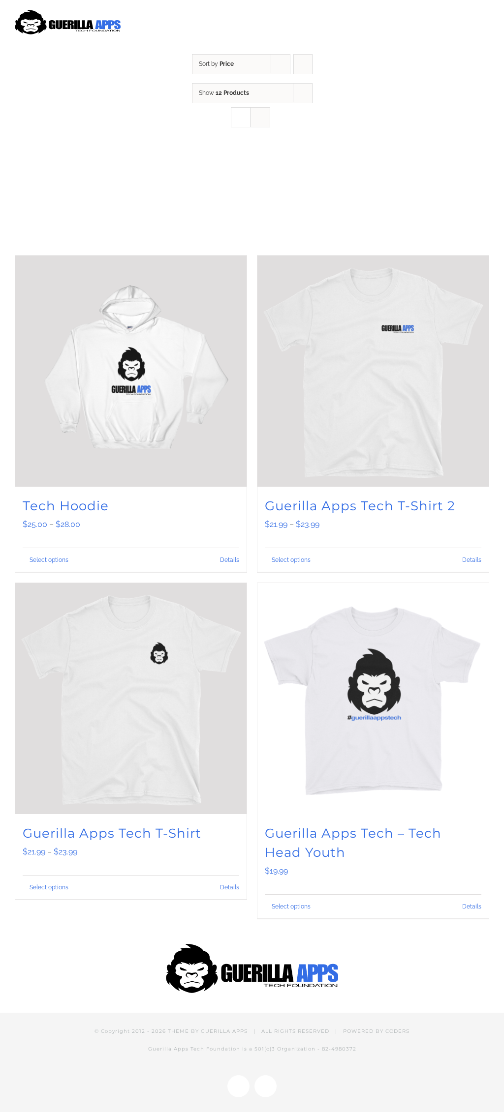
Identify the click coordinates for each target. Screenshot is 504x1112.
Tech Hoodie (66, 506)
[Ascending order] (303, 64)
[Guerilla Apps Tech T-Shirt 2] (373, 371)
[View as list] (260, 117)
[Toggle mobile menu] (485, 18)
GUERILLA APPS (224, 1031)
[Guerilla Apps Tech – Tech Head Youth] (373, 698)
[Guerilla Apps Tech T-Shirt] (131, 698)
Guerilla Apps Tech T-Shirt (112, 833)
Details (229, 559)
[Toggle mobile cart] (468, 18)
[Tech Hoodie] (131, 371)
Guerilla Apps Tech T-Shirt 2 (360, 506)
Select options (49, 559)
